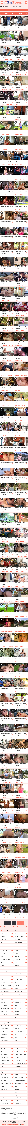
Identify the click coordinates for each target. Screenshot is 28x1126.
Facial (11, 59)
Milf (12, 29)
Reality (21, 44)
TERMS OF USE (5, 1124)
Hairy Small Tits (21, 991)
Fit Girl (21, 1074)
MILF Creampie (7, 1054)
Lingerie (7, 962)
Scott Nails (18, 722)
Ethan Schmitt (19, 360)
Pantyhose (7, 997)
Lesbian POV (7, 1037)
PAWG (21, 988)
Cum (7, 956)
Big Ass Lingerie (21, 936)
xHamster (4, 27)
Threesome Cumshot (21, 1063)
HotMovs (4, 584)
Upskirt (25, 375)
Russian (7, 936)
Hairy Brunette (21, 1100)
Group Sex (22, 917)
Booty (7, 976)
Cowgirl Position (21, 945)
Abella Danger (5, 224)
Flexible (21, 134)
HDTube (17, 509)
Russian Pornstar (7, 1060)
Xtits (17, 554)
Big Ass (17, 74)
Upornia (17, 193)
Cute (21, 1037)
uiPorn (3, 343)
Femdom (7, 1002)
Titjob (7, 965)
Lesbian (3, 812)
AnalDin (17, 72)
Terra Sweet (18, 631)
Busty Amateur (21, 1069)
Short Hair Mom (7, 1040)
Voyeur (25, 29)
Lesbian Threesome (7, 1046)
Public (17, 44)
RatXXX (3, 479)
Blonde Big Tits (7, 950)
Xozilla (3, 238)
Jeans (23, 631)
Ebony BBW (21, 939)
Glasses (6, 571)
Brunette (22, 842)
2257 (19, 1124)
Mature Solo (21, 1060)
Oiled (7, 1066)
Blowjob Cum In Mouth (21, 1055)
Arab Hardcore (21, 942)
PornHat (3, 373)
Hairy (22, 119)
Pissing (21, 1040)
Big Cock (22, 179)
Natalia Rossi (4, 465)
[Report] (12, 27)
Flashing (25, 556)
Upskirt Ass (7, 1011)
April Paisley (18, 481)
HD (21, 1043)
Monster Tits (7, 1074)
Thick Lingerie (7, 1057)
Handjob (21, 948)
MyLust (17, 539)
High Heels (20, 691)
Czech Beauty (21, 994)
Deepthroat (7, 994)
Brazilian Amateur (7, 988)
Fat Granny (7, 1080)
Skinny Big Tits (7, 1034)
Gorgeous (21, 965)
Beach (8, 285)
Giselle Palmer (19, 345)
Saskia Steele (4, 767)
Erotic (3, 526)
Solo (21, 962)
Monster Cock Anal (7, 1025)
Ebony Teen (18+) (21, 1046)
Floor (21, 1023)
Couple (17, 59)
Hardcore (22, 59)
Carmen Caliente (5, 194)
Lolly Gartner (4, 601)
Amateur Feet (7, 1005)
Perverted (21, 1011)
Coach (21, 1020)
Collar (21, 1005)
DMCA (16, 1124)
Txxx (17, 178)
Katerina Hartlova (19, 465)
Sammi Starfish (5, 74)
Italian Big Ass (21, 1092)
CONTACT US (23, 1124)
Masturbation (7, 44)
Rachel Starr (4, 691)
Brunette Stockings (7, 959)
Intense (7, 948)
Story (11, 104)
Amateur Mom (21, 1002)
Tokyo (21, 1095)
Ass (7, 737)
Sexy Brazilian (7, 1077)
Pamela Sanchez (5, 752)
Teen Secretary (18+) (21, 1077)
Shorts (5, 89)
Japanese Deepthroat (7, 1029)
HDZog (17, 268)
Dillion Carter (4, 676)
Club (8, 315)
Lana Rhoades (19, 556)
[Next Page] (20, 923)
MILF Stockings (21, 1051)
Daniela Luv (18, 511)
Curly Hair (21, 950)
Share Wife (7, 968)
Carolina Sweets (5, 300)
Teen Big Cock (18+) (7, 1023)
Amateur (3, 29)
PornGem (4, 132)
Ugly (7, 1069)
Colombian (7, 1043)
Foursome (7, 945)
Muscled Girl (21, 1103)
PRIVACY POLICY (11, 1124)
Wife (21, 933)
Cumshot (23, 450)
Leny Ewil (4, 420)
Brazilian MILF (21, 1028)
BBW (7, 933)
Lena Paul (4, 902)
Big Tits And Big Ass (21, 974)
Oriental (21, 1086)
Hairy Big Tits (7, 1089)
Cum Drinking (21, 1008)
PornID (3, 193)
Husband (7, 59)
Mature (8, 29)
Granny (7, 1017)
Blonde (6, 255)
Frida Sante (4, 827)
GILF (7, 1092)
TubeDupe (4, 57)
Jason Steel (4, 511)
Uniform (21, 982)
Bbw (21, 375)
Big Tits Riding (21, 979)
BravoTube (4, 554)
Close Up (9, 360)
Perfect (7, 979)
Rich (7, 999)
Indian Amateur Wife (7, 1083)
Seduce (21, 1034)
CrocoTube (18, 373)
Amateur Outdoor (7, 991)
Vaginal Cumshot (7, 1072)
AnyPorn (4, 42)
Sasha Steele (4, 239)
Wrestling (21, 985)
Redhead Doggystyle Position (7, 986)
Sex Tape (7, 1097)
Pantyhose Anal (21, 1097)
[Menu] (2, 2)
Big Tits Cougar (7, 1031)
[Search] (26, 2)
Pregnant (21, 956)
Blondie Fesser (5, 481)
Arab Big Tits (7, 1014)
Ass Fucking (7, 971)
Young (10, 737)
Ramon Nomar (19, 270)
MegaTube (18, 358)
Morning (7, 1086)
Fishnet (7, 942)
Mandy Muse (4, 345)
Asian (8, 722)
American (10, 631)
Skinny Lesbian (21, 1066)
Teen (3, 134)
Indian (7, 1095)
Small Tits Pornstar (21, 1031)
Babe (11, 74)
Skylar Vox (18, 586)
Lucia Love (4, 375)
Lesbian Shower (7, 1008)
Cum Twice (21, 1048)
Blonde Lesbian (7, 1063)
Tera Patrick (4, 631)
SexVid (17, 313)
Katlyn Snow (18, 902)
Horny (21, 999)
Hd (2, 44)
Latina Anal (21, 1072)
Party (11, 315)
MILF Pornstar (7, 1100)
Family (21, 968)
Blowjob (10, 465)
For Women (21, 959)
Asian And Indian (7, 1020)
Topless (17, 917)
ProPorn (17, 765)
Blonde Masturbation (21, 1080)
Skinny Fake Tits (21, 1083)
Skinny (23, 481)
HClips (3, 283)
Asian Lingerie (7, 1103)
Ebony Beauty (7, 1048)
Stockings (21, 1014)
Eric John (18, 390)
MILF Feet (21, 1057)
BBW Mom (7, 939)
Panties (24, 405)
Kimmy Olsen (4, 842)
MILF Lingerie (21, 1025)
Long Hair (4, 330)
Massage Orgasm (7, 1051)
